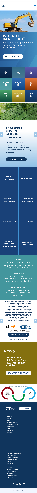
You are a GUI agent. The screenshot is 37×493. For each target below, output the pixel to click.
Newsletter (10, 473)
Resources (9, 467)
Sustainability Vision (12, 459)
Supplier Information (12, 444)
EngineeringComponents (27, 200)
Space (8, 420)
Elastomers (28, 222)
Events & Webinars (11, 471)
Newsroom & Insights (12, 469)
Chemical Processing (12, 422)
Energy (8, 428)
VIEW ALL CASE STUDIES (17, 339)
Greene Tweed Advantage (14, 453)
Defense (9, 418)
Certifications (10, 436)
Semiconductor (11, 430)
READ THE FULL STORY (18, 373)
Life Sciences (10, 426)
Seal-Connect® (27, 178)
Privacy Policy (10, 477)
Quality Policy (10, 440)
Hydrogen (9, 432)
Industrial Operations (12, 424)
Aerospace (9, 416)
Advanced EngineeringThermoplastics (9, 243)
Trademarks (10, 446)
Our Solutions (13, 56)
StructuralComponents (9, 200)
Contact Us (10, 463)
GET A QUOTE (25, 408)
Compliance (10, 438)
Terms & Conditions (12, 475)
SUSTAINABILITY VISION (16, 159)
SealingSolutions (9, 178)
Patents (9, 442)
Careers (9, 461)
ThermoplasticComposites (27, 244)
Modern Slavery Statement (14, 450)
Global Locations (11, 455)
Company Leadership (12, 457)
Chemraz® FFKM (9, 222)
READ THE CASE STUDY (18, 334)
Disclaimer (9, 448)
